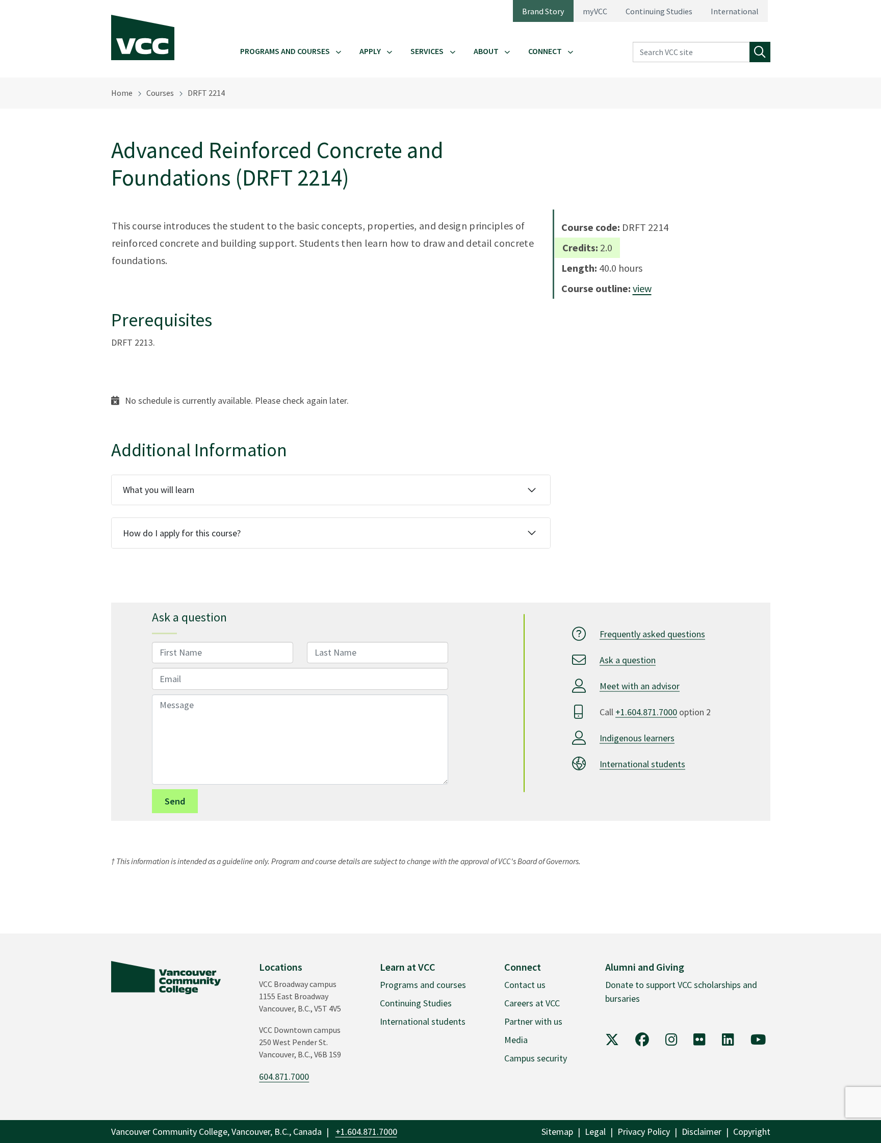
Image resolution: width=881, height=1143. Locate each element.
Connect (545, 51)
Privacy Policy (643, 1131)
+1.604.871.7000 (646, 711)
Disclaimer (701, 1131)
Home (122, 93)
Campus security (535, 1058)
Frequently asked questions (652, 633)
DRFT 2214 (206, 93)
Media (516, 1040)
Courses (160, 93)
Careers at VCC (532, 1003)
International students (642, 763)
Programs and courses (423, 985)
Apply (370, 51)
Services (427, 51)
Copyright (751, 1131)
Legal (595, 1131)
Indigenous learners (637, 737)
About (486, 51)
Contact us (525, 985)
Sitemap (557, 1131)
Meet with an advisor (640, 685)
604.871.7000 (284, 1076)
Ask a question (628, 659)
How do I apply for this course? (182, 533)
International (735, 11)
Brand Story (543, 11)
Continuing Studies (659, 11)
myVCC (595, 11)
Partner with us (533, 1021)
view (642, 288)
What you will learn (158, 490)
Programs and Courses (285, 51)
